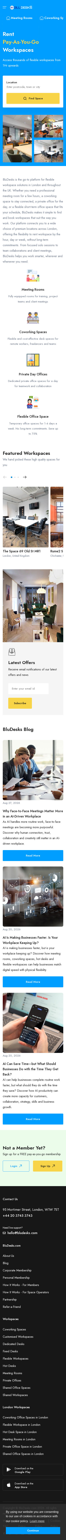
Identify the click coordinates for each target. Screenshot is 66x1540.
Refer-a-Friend (12, 1307)
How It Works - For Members (21, 1285)
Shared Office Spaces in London (23, 1454)
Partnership (10, 1299)
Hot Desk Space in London (20, 1432)
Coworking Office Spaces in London (25, 1417)
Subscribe (20, 703)
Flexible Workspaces (15, 1358)
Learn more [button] (37, 1521)
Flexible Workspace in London (21, 1425)
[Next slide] (25, 477)
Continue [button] (33, 1530)
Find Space (36, 98)
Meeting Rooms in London (19, 1439)
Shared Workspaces (15, 1395)
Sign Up (45, 1166)
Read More (33, 856)
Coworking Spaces (14, 1329)
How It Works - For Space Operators (26, 1292)
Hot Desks (9, 1366)
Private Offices (12, 1380)
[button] (11, 477)
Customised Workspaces (18, 1337)
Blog (5, 1263)
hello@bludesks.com (22, 1233)
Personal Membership (16, 1278)
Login (13, 1166)
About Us (8, 1256)
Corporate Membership (17, 1270)
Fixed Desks (10, 1351)
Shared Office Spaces (16, 1388)
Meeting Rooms (21, 18)
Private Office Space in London (22, 1447)
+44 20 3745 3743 (17, 1215)
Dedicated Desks (13, 1344)
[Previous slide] (5, 477)
